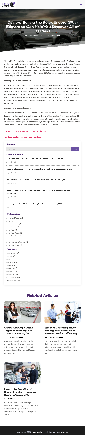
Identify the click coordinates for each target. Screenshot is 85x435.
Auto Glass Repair (13, 233)
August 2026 (11, 253)
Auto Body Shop (12, 224)
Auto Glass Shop (12, 236)
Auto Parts (10, 239)
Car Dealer (55, 35)
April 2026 (10, 265)
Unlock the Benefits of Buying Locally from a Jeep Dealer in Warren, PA (20, 392)
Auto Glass (10, 230)
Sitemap (64, 432)
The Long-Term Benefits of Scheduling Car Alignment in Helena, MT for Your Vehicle (40, 204)
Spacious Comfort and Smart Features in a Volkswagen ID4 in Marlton (34, 158)
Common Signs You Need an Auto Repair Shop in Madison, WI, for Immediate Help (39, 169)
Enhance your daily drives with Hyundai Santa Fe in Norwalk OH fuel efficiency (61, 330)
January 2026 (11, 274)
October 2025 (11, 280)
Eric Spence (33, 35)
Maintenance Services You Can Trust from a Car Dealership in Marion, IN (35, 180)
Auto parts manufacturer (16, 242)
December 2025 (12, 277)
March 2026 (10, 268)
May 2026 (10, 262)
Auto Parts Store (12, 245)
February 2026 (11, 271)
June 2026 (10, 259)
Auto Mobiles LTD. (39, 432)
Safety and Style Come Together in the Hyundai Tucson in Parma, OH (18, 330)
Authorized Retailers (14, 218)
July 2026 (10, 256)
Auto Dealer (10, 227)
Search (74, 149)
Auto (8, 221)
